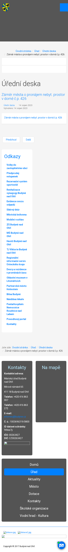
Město (34, 486)
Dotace (34, 494)
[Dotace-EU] (24, 532)
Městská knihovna (17, 214)
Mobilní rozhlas (15, 219)
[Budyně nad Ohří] (5, 7)
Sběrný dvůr (13, 209)
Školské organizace (34, 508)
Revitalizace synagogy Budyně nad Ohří (16, 193)
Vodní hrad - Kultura (34, 516)
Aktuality (34, 479)
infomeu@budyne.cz (15, 416)
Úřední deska (49, 51)
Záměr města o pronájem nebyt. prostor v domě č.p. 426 (33, 97)
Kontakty (34, 501)
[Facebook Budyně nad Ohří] (17, 446)
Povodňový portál (16, 319)
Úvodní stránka (23, 51)
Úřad (36, 51)
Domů (34, 465)
